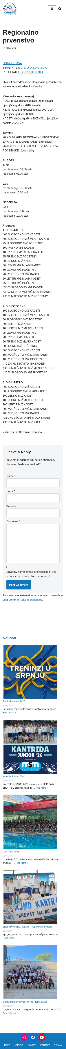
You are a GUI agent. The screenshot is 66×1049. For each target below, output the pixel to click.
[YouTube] (41, 1037)
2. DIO (30, 72)
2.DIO (36, 67)
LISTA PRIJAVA (12, 63)
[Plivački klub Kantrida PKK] (9, 9)
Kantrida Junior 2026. (13, 776)
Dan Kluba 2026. (11, 851)
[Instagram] (24, 1037)
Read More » (9, 712)
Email (10, 491)
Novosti (9, 638)
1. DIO (28, 67)
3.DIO (43, 67)
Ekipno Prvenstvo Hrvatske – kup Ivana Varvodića (27, 927)
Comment (13, 521)
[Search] (59, 8)
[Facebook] (33, 1037)
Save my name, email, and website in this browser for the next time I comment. (31, 574)
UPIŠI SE (18, 1045)
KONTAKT (45, 1045)
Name (11, 476)
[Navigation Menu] (52, 9)
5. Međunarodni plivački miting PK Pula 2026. (25, 1002)
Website (11, 506)
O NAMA (58, 1045)
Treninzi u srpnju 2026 (14, 701)
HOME (7, 1045)
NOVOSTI (31, 1045)
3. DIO (39, 72)
